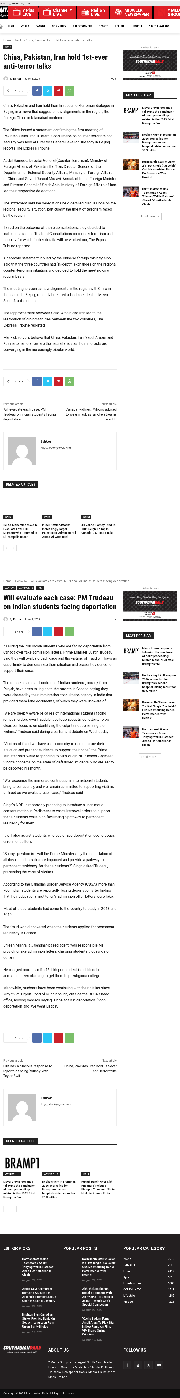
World (19, 40)
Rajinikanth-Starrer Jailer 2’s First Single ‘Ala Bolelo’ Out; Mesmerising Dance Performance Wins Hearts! (159, 169)
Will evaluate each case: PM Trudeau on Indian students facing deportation (29, 414)
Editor (17, 78)
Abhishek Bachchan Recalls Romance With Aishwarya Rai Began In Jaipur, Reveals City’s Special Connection (97, 1296)
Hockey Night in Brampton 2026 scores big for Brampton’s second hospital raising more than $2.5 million (159, 142)
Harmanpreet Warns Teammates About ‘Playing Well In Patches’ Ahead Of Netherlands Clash (158, 196)
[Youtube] (159, 1365)
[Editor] (6, 78)
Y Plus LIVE (28, 12)
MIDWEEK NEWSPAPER (136, 12)
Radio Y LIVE (98, 12)
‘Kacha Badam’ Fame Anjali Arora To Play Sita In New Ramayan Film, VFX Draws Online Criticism (98, 1326)
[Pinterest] (58, 91)
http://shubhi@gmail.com (56, 448)
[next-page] (14, 548)
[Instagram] (138, 1365)
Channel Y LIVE (62, 12)
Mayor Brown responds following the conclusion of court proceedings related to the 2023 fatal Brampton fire (158, 115)
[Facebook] (37, 91)
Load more (148, 216)
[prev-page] (6, 548)
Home (7, 40)
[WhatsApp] (69, 91)
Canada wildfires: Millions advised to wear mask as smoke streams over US (91, 414)
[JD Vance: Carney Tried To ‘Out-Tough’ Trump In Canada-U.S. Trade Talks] (99, 506)
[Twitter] (47, 91)
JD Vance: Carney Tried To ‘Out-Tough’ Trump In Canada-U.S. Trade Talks (98, 529)
